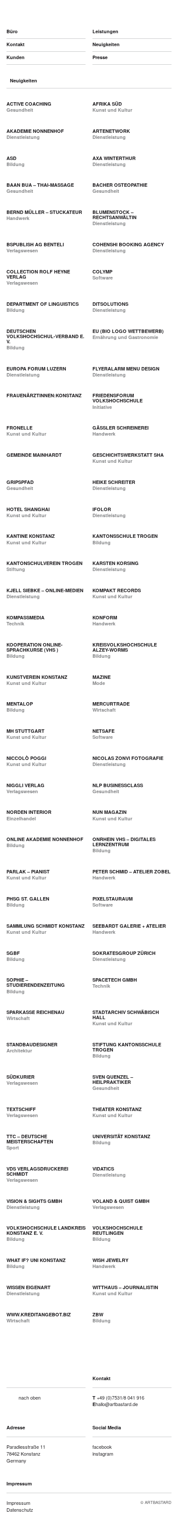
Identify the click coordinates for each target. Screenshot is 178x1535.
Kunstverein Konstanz (36, 677)
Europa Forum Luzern (36, 368)
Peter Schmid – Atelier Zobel (131, 871)
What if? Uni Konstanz (36, 1260)
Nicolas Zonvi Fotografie (127, 758)
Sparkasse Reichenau (35, 1012)
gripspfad (20, 482)
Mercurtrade (111, 703)
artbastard (52, 13)
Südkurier (20, 1077)
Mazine (101, 677)
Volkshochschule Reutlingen (117, 1230)
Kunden (15, 57)
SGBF (13, 953)
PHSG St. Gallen (27, 898)
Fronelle (19, 427)
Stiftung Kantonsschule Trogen (126, 1047)
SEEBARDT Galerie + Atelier (129, 926)
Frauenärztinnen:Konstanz (44, 395)
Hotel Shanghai (28, 509)
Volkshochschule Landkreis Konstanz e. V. (46, 1230)
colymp (102, 271)
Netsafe (103, 731)
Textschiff (21, 1109)
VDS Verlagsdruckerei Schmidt (37, 1171)
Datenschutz (19, 1509)
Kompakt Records (116, 590)
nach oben (30, 1397)
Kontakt (15, 44)
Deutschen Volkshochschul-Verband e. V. (45, 336)
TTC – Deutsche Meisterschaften (29, 1139)
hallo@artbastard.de (116, 1403)
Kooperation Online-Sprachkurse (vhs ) (34, 647)
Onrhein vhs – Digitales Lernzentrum (124, 842)
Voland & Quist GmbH (120, 1201)
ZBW (97, 1314)
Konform (104, 617)
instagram (102, 1453)
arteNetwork (111, 131)
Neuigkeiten (106, 44)
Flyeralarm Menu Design (125, 368)
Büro (12, 31)
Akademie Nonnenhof (35, 131)
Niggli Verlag (25, 785)
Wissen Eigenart (28, 1287)
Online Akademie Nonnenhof (44, 839)
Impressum (18, 1502)
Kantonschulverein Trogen (44, 563)
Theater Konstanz (117, 1109)
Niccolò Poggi (26, 758)
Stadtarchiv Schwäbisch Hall (125, 1014)
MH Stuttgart (25, 731)
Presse (100, 57)
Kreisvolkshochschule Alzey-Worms (124, 647)
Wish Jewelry (110, 1260)
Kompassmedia (25, 617)
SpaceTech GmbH (114, 979)
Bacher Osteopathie (119, 185)
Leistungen (105, 31)
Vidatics (103, 1168)
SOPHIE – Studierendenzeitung (35, 982)
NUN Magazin (109, 812)
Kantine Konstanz (30, 536)
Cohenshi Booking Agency (128, 244)
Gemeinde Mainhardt (34, 455)
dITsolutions (110, 304)
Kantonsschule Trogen (125, 536)
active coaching (28, 103)
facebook (102, 1446)
